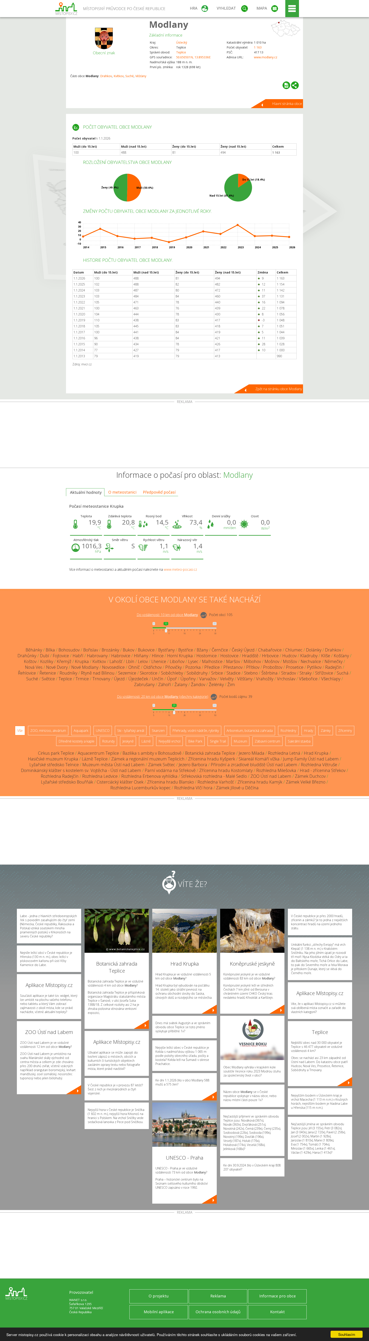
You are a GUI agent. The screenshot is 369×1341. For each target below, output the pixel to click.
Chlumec (293, 650)
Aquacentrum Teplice (98, 753)
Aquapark (81, 730)
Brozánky (110, 650)
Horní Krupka (180, 656)
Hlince (158, 656)
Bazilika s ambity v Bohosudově (152, 753)
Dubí (44, 656)
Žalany (180, 684)
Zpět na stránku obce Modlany (278, 389)
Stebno (251, 673)
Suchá (342, 673)
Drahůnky (27, 656)
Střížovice (324, 673)
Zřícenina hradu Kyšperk (211, 759)
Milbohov (252, 661)
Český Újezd (243, 650)
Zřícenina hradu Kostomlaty (226, 770)
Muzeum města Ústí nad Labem (113, 765)
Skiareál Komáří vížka (259, 759)
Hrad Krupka (316, 753)
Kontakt (277, 1311)
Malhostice (212, 661)
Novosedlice (113, 667)
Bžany (202, 650)
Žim (231, 684)
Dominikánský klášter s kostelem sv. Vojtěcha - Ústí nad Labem (81, 770)
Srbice (217, 673)
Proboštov (272, 667)
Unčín (157, 679)
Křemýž (64, 661)
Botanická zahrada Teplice (210, 753)
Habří (78, 656)
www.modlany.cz (265, 57)
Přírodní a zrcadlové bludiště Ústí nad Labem (254, 765)
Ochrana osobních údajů (218, 1311)
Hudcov (289, 656)
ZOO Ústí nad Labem (270, 776)
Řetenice (48, 673)
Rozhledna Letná (284, 753)
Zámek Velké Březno (305, 782)
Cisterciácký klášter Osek (120, 782)
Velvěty (227, 679)
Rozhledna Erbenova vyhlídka (149, 776)
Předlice (212, 667)
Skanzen (158, 730)
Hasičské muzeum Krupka (53, 759)
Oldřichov (153, 667)
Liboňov (177, 661)
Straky (306, 673)
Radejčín (333, 667)
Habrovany (97, 656)
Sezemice (127, 673)
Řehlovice (27, 673)
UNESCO (103, 730)
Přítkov (252, 667)
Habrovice (120, 656)
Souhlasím (346, 1334)
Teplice (181, 52)
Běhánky (34, 650)
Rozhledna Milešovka (276, 770)
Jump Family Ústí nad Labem (311, 759)
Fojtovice (61, 656)
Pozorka (193, 667)
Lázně (146, 741)
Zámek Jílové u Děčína (237, 788)
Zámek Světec (161, 765)
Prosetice (294, 667)
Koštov (30, 661)
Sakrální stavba (299, 741)
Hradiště (250, 656)
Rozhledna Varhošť (216, 782)
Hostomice (206, 656)
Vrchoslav (286, 679)
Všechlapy (330, 679)
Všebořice (308, 679)
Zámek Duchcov (310, 776)
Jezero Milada (251, 753)
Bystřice (185, 650)
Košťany (341, 656)
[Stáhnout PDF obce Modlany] (286, 85)
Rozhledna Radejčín (60, 776)
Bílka (50, 650)
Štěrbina (269, 673)
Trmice (82, 679)
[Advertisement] (184, 436)
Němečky (334, 661)
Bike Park (195, 741)
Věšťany (140, 76)
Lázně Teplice (95, 759)
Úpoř (172, 679)
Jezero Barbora (193, 765)
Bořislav (90, 650)
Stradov (288, 673)
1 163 (258, 47)
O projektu (159, 1295)
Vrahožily (264, 679)
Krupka (82, 661)
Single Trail (218, 741)
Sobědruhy (197, 673)
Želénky (216, 684)
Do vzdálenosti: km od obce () (162, 696)
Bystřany (166, 650)
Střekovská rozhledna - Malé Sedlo (214, 776)
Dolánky (313, 650)
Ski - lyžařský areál (130, 730)
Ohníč (134, 667)
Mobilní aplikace (159, 1311)
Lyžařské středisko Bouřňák (67, 782)
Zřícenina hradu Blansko (170, 782)
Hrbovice (270, 656)
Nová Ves (33, 667)
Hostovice (229, 656)
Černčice (220, 650)
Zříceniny (345, 730)
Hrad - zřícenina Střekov (323, 770)
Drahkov (106, 76)
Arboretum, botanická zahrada (250, 730)
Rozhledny (288, 730)
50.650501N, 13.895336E (193, 57)
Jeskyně (128, 741)
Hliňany (141, 656)
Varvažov (207, 679)
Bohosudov (69, 650)
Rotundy (108, 741)
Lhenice (158, 661)
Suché (129, 76)
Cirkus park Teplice (56, 753)
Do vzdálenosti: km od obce (167, 614)
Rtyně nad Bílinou (97, 673)
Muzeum (240, 741)
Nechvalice (311, 661)
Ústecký (181, 42)
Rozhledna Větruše (319, 765)
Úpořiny (188, 679)
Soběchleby (172, 673)
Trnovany (101, 679)
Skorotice (148, 673)
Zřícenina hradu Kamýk (259, 782)
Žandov (198, 684)
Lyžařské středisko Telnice (54, 765)
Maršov (233, 661)
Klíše (325, 656)
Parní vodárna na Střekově (170, 770)
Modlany (168, 24)
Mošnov (272, 661)
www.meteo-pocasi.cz (180, 569)
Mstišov (290, 661)
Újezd (119, 679)
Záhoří (164, 684)
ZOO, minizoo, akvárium (48, 730)
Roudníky (68, 673)
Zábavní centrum (267, 741)
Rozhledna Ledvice (100, 776)
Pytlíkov (314, 667)
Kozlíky (46, 661)
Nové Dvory (57, 667)
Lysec (193, 661)
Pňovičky (173, 667)
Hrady (308, 730)
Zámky (326, 730)
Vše (20, 730)
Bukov (128, 650)
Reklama (218, 1295)
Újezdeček (138, 679)
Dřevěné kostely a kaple (76, 741)
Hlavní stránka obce (287, 103)
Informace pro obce (277, 1295)
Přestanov (233, 667)
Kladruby (309, 656)
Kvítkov (119, 76)
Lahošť (116, 661)
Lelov (143, 661)
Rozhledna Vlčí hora (193, 788)
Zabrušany (144, 684)
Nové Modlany (84, 667)
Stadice (233, 673)
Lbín (130, 661)
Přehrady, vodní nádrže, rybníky (195, 730)
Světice (48, 679)
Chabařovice (270, 650)
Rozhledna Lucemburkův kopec (140, 788)
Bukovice (146, 650)
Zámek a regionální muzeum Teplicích (147, 759)
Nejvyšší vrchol (169, 741)
